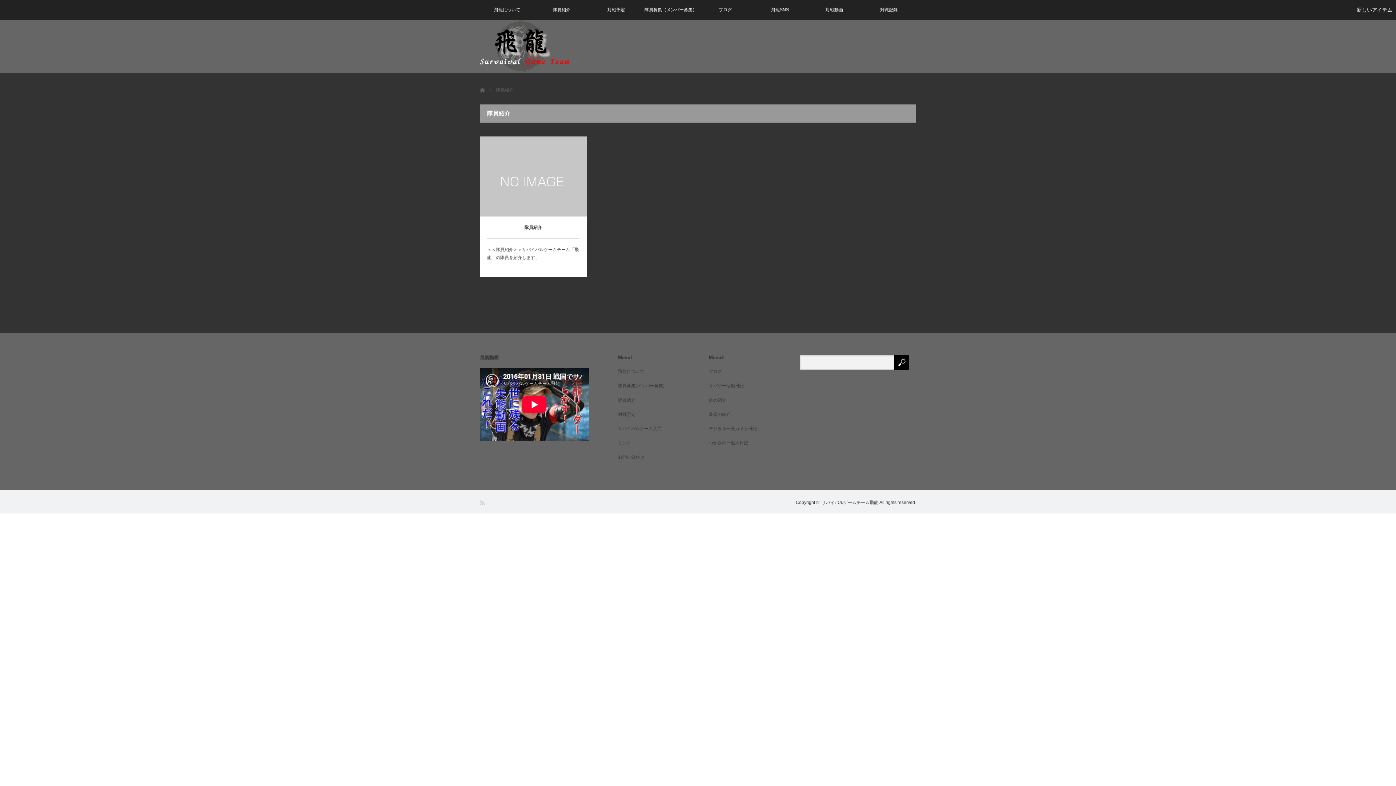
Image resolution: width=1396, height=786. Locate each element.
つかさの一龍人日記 (728, 442)
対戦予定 (616, 9)
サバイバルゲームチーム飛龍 (850, 502)
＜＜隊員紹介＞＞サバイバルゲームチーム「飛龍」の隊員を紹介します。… (533, 253)
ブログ (725, 9)
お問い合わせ (631, 457)
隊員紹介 (561, 9)
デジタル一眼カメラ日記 (733, 428)
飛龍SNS (780, 9)
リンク (624, 442)
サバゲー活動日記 (726, 385)
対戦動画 (834, 9)
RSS (483, 503)
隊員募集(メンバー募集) (641, 385)
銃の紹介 (717, 400)
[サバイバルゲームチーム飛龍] (524, 46)
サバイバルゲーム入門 (640, 428)
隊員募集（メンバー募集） (671, 9)
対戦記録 (889, 9)
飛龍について (507, 9)
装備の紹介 (720, 414)
